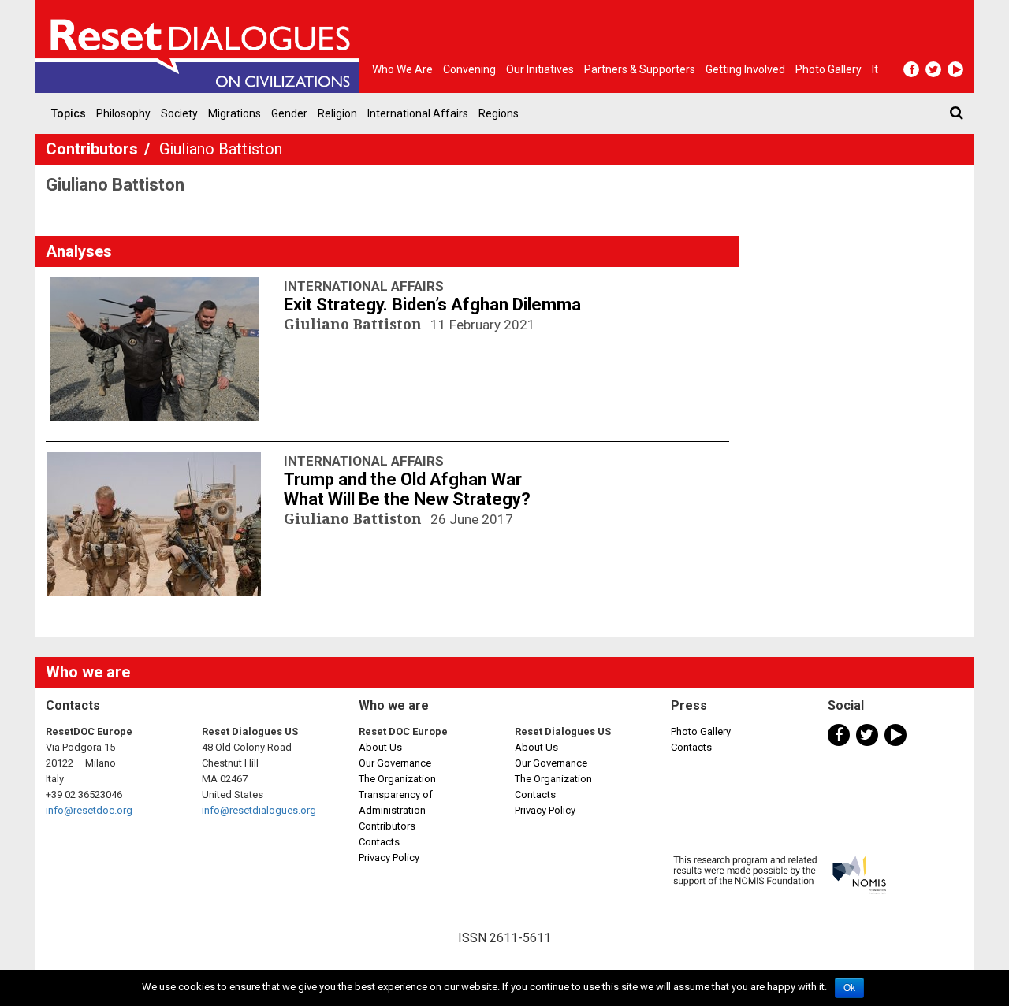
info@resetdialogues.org (259, 810)
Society (179, 113)
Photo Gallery (701, 731)
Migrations (234, 113)
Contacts (379, 842)
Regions (498, 113)
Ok (849, 987)
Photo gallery (828, 69)
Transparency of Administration (396, 802)
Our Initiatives (540, 69)
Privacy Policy (389, 857)
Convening (469, 69)
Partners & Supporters (639, 69)
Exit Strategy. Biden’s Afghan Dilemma (432, 304)
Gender (289, 113)
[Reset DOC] (201, 46)
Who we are (402, 69)
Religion (337, 113)
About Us (380, 747)
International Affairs (417, 113)
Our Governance (395, 763)
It (875, 69)
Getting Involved (745, 69)
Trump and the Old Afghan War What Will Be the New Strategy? (407, 489)
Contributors (94, 148)
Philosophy (123, 113)
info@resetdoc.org (89, 810)
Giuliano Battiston (355, 323)
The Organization (397, 779)
